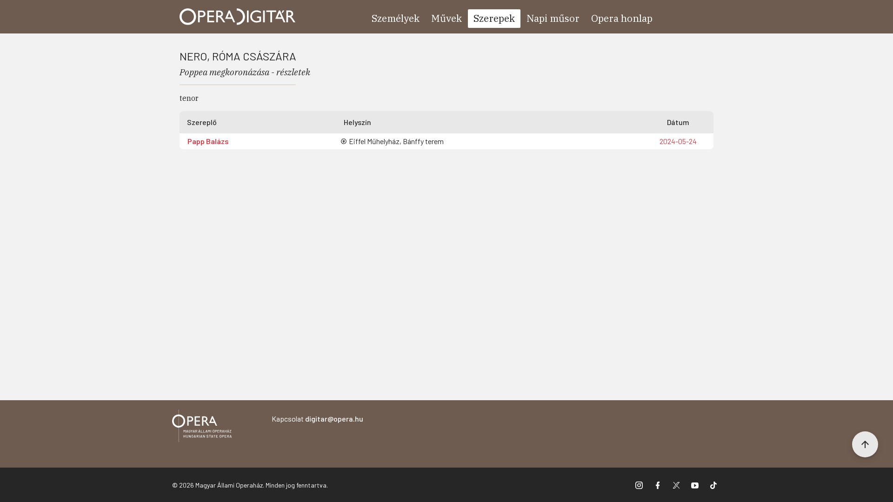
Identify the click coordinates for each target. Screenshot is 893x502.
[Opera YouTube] (694, 485)
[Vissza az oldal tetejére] (865, 444)
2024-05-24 (678, 141)
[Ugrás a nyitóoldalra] (238, 17)
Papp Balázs (208, 141)
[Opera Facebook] (657, 485)
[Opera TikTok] (713, 485)
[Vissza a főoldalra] (202, 427)
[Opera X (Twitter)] (676, 485)
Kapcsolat (317, 418)
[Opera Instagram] (639, 485)
